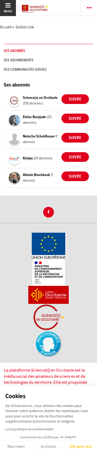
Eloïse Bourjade (35, 117)
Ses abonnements (18, 60)
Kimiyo (28, 158)
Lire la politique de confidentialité (29, 429)
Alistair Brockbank (37, 175)
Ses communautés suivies (25, 69)
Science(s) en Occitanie (40, 97)
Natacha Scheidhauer (39, 136)
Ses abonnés (14, 50)
